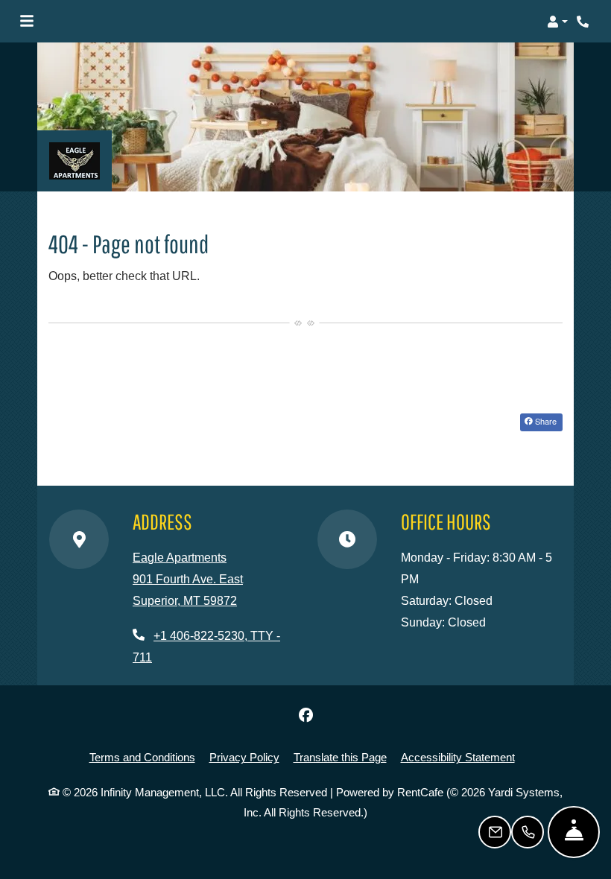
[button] (557, 21)
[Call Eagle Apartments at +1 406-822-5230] (584, 21)
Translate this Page (340, 757)
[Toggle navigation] (27, 21)
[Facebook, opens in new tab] (305, 715)
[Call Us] (527, 832)
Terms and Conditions (142, 757)
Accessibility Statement (458, 757)
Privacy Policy (244, 757)
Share (545, 421)
